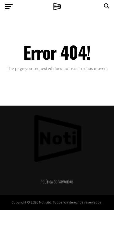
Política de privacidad (57, 181)
